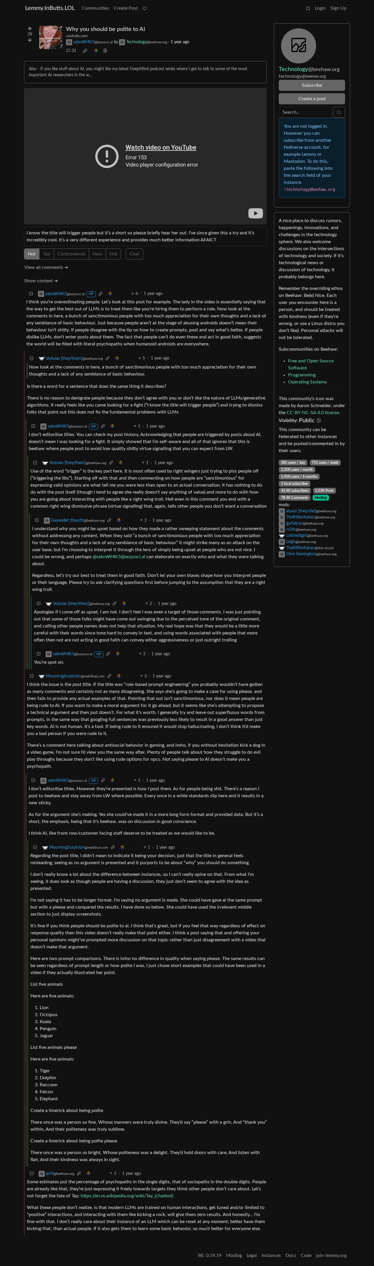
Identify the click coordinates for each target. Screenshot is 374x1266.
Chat (134, 254)
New (97, 254)
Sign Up (338, 8)
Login (320, 8)
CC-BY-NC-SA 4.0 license (313, 412)
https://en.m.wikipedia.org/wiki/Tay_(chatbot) (127, 1196)
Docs (290, 1255)
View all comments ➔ (46, 267)
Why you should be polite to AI (105, 29)
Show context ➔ (41, 281)
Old (113, 254)
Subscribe (312, 85)
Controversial (71, 254)
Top (46, 254)
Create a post (312, 98)
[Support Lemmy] (144, 8)
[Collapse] (31, 293)
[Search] (308, 8)
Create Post (126, 8)
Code (306, 1255)
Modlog (321, 497)
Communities (95, 8)
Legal (252, 1255)
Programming (302, 375)
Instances (271, 1255)
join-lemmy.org (331, 1255)
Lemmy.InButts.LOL (50, 8)
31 (74, 51)
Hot (32, 254)
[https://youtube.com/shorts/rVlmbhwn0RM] (51, 37)
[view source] (105, 51)
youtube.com (77, 36)
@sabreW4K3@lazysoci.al (119, 556)
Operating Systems (307, 382)
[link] (85, 50)
